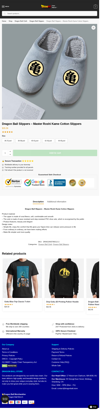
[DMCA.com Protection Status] (25, 365)
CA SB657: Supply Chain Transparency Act (19, 362)
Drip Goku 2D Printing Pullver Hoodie (62, 302)
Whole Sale (56, 366)
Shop (10, 21)
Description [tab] (38, 202)
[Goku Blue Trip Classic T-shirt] (22, 278)
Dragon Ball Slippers (37, 21)
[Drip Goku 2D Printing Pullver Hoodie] (64, 278)
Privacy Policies (8, 356)
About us (5, 349)
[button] (95, 6)
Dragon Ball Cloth (21, 21)
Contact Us (56, 359)
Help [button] (94, 407)
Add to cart (55, 153)
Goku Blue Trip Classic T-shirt (17, 302)
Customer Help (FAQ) (60, 362)
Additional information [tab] (56, 202)
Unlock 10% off (5, 399)
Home (4, 21)
